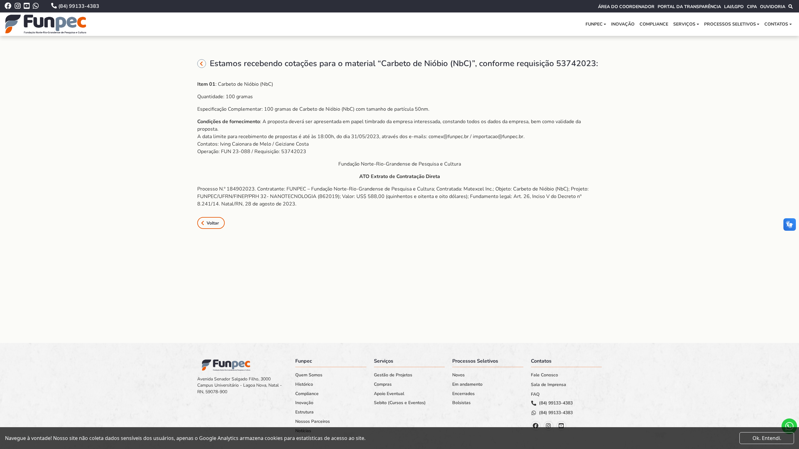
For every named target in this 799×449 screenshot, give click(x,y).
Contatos (776, 24)
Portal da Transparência (689, 7)
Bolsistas (461, 403)
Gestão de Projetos (393, 375)
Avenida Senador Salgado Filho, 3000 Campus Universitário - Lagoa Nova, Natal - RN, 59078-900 (239, 385)
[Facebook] (536, 426)
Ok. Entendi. (766, 438)
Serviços (684, 24)
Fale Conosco (544, 375)
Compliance (654, 24)
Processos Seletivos (730, 24)
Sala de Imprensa (548, 385)
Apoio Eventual (389, 394)
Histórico (304, 384)
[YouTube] (561, 426)
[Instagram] (548, 426)
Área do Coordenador (626, 7)
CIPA (752, 7)
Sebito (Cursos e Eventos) (400, 403)
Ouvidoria (772, 7)
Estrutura (304, 412)
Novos (458, 375)
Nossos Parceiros (312, 421)
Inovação (623, 24)
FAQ (535, 394)
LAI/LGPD (734, 7)
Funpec (594, 24)
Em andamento (467, 384)
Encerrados (463, 394)
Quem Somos (308, 375)
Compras (383, 384)
